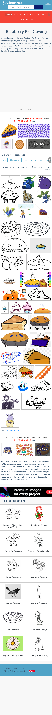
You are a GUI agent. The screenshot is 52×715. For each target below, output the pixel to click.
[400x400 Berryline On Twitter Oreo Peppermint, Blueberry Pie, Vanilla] (27, 197)
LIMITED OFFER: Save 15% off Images (25, 118)
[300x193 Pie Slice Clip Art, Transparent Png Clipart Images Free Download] (37, 357)
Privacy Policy (9, 671)
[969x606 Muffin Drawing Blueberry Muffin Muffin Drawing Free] (21, 309)
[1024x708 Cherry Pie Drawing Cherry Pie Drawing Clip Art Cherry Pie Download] (36, 229)
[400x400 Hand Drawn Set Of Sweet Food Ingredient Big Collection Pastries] (9, 280)
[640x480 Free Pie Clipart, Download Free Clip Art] (39, 263)
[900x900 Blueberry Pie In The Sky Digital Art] (26, 212)
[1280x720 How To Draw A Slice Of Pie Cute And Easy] (14, 295)
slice (25, 160)
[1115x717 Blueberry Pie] (36, 402)
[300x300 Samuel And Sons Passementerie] (43, 373)
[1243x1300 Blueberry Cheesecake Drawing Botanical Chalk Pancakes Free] (44, 197)
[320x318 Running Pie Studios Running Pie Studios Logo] (26, 373)
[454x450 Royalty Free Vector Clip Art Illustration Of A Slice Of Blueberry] (9, 373)
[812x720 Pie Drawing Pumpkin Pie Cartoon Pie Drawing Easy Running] (11, 357)
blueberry (14, 160)
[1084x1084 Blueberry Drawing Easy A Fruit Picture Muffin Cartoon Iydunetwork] (9, 212)
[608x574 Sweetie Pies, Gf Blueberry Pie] (8, 387)
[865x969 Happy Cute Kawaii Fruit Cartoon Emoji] (44, 183)
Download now (26, 19)
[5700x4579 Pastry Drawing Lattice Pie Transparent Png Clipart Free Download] (42, 309)
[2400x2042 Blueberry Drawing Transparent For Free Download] (10, 197)
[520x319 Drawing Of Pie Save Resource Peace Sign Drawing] (15, 246)
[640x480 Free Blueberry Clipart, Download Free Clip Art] (13, 263)
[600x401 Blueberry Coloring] (41, 387)
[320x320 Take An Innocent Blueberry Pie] (23, 387)
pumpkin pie (36, 160)
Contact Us (21, 671)
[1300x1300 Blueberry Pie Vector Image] (43, 212)
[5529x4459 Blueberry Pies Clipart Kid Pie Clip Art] (10, 183)
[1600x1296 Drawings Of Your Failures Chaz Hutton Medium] (40, 246)
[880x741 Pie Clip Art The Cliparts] (40, 340)
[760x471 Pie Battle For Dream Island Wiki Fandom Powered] (15, 340)
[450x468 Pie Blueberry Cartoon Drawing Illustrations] (10, 420)
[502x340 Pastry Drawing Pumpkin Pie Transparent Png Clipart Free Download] (14, 324)
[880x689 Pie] (39, 323)
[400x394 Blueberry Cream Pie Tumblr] (10, 402)
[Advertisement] (26, 81)
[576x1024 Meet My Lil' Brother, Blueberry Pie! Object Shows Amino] (4, 309)
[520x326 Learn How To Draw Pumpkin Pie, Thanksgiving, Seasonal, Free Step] (39, 295)
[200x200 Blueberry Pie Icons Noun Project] (11, 229)
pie (4, 160)
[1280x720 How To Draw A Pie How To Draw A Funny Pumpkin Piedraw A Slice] (35, 280)
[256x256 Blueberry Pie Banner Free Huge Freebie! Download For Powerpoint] (28, 183)
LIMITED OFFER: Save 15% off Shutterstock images (25, 437)
